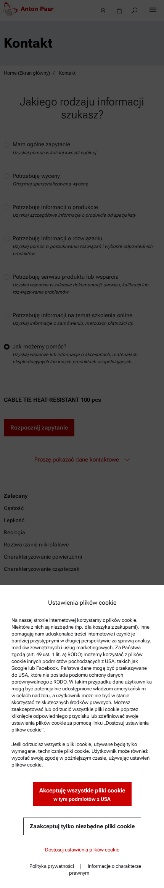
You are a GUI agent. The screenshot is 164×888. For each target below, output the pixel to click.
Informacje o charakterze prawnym (105, 869)
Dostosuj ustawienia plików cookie (82, 850)
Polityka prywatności (51, 866)
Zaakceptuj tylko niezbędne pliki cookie (82, 826)
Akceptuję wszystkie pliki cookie (82, 794)
